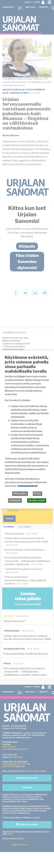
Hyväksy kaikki (36, 500)
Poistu (37, 493)
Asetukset (15, 500)
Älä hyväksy (20, 493)
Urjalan (21, 376)
